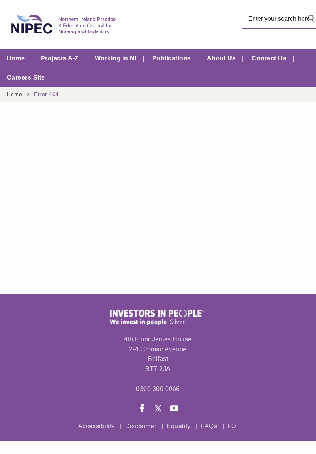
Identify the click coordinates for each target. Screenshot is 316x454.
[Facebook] (142, 410)
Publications (171, 58)
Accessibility (96, 426)
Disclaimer (140, 426)
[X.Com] (158, 410)
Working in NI (115, 58)
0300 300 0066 (158, 389)
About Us (221, 58)
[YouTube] (174, 410)
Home (16, 58)
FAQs (210, 426)
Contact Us (269, 58)
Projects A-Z (60, 58)
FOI (232, 426)
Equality (178, 426)
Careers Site (26, 77)
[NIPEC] (61, 24)
